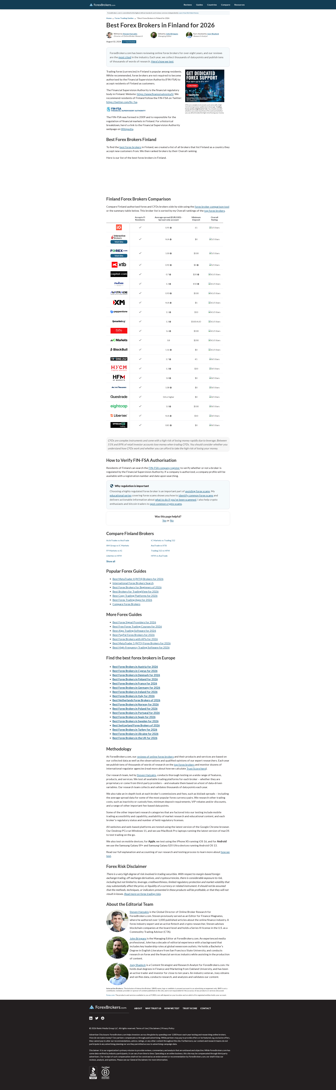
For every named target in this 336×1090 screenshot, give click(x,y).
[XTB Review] (119, 266)
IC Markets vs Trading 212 (163, 540)
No (172, 520)
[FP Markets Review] (119, 323)
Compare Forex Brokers (126, 604)
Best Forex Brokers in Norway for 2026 (135, 704)
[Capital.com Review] (119, 276)
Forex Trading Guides (124, 18)
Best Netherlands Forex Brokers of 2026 (136, 700)
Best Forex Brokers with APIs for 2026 (135, 639)
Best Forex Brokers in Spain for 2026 (134, 716)
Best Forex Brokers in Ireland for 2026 (135, 691)
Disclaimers (154, 1028)
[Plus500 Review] (119, 285)
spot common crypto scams (166, 503)
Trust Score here (196, 768)
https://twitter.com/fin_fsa (121, 102)
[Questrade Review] (119, 398)
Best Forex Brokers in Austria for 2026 (135, 666)
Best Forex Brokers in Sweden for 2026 (135, 721)
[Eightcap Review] (119, 408)
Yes (164, 520)
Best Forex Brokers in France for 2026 (134, 683)
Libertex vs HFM (114, 555)
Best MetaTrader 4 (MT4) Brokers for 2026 (137, 578)
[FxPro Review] (119, 332)
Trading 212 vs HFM (160, 550)
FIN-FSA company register (164, 467)
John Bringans (172, 34)
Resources (239, 4)
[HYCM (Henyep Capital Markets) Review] (119, 370)
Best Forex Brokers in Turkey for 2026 (134, 729)
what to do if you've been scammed (175, 499)
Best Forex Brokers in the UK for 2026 (134, 737)
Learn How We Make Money (189, 13)
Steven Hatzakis (130, 34)
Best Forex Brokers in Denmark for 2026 (136, 675)
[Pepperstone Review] (119, 314)
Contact (205, 1008)
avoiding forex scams (197, 491)
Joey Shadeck (213, 34)
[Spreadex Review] (119, 427)
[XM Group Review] (119, 304)
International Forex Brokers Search (133, 583)
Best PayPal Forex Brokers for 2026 (133, 634)
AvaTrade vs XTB (159, 545)
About (138, 1008)
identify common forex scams (196, 495)
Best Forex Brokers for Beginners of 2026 (137, 587)
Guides (199, 4)
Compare (225, 4)
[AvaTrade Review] (119, 295)
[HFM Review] (119, 380)
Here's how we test (162, 61)
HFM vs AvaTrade (159, 555)
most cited (125, 57)
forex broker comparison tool (212, 206)
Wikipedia (127, 129)
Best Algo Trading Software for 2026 (134, 630)
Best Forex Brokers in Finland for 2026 (135, 679)
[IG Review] (119, 229)
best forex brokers (130, 147)
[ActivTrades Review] (119, 389)
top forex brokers (214, 210)
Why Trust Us (153, 1008)
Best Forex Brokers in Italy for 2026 (133, 696)
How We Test (171, 1008)
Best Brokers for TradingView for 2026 (135, 591)
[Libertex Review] (119, 417)
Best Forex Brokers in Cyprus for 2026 (135, 670)
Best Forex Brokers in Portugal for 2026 (136, 712)
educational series (120, 495)
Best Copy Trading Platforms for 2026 (135, 595)
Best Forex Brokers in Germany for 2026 (136, 687)
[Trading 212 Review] (119, 361)
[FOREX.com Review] (119, 252)
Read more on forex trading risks (142, 893)
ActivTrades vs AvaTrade (117, 540)
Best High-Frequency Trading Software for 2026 (141, 647)
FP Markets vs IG (114, 550)
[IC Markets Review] (119, 342)
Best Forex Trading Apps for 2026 (132, 599)
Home (109, 18)
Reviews (188, 4)
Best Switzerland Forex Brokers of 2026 (136, 725)
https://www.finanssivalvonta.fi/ (155, 94)
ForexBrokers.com (102, 4)
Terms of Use (142, 1028)
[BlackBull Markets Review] (119, 351)
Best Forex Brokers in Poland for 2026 (135, 708)
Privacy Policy (167, 1028)
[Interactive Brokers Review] (119, 239)
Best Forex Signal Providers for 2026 (134, 622)
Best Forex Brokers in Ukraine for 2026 (135, 733)
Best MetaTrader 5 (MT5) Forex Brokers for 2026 (141, 643)
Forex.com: (110, 995)
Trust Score (190, 1008)
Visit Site (119, 241)
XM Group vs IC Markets (117, 545)
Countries (212, 4)
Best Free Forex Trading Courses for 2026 (137, 626)
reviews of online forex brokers (155, 756)
